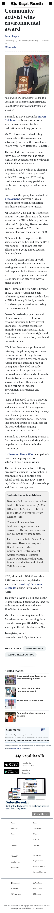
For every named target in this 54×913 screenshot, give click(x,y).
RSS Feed (38, 888)
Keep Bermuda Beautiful (20, 654)
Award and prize (34, 648)
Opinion (14, 845)
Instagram (17, 894)
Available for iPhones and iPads (28, 764)
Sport (13, 834)
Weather (36, 834)
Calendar (36, 839)
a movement (12, 198)
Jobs (35, 822)
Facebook (16, 882)
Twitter (15, 888)
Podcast (38, 894)
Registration (38, 860)
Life (12, 839)
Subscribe (15, 867)
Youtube (38, 882)
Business (14, 828)
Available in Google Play (26, 771)
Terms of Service (16, 748)
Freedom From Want (21, 454)
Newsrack (37, 845)
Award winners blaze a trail (30, 701)
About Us (14, 856)
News (13, 822)
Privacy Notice (39, 866)
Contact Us (15, 862)
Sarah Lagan (12, 36)
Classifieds (37, 828)
